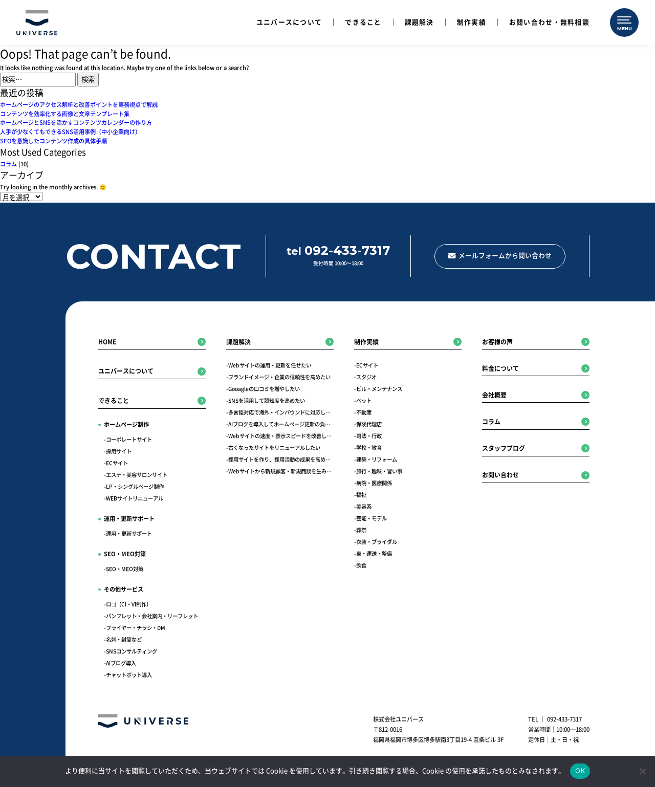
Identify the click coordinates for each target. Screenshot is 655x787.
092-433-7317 (564, 719)
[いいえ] (642, 771)
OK (580, 771)
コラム (8, 164)
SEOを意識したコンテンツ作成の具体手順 (53, 141)
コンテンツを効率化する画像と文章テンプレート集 (64, 114)
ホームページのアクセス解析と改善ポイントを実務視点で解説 (79, 104)
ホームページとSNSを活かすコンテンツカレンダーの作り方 (76, 122)
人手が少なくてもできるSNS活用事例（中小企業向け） (70, 132)
